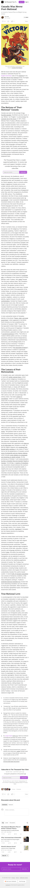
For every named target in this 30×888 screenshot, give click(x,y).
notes (7, 552)
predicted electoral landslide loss (11, 581)
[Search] (27, 822)
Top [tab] (3, 822)
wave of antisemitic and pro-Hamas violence (14, 453)
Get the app (22, 881)
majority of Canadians (21, 463)
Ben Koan (7, 16)
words (3, 431)
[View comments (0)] (8, 21)
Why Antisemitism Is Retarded (11, 837)
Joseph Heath (8, 735)
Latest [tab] (6, 822)
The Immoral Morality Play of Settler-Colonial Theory (10, 827)
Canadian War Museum (17, 67)
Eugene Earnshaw (6, 75)
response (21, 75)
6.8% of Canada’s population (20, 574)
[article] (15, 830)
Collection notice (24, 877)
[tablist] (7, 804)
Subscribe (21, 2)
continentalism (5, 301)
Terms (17, 877)
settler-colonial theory (15, 377)
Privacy (13, 877)
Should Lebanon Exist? (8, 846)
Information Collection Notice (16, 782)
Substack (8, 885)
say (20, 416)
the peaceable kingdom (20, 347)
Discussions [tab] (12, 822)
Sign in (27, 2)
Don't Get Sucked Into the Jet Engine (10, 839)
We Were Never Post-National (10, 77)
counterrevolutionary (8, 334)
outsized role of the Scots (8, 119)
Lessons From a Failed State (8, 848)
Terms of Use (22, 781)
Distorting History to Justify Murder (10, 830)
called (20, 279)
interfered (18, 529)
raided (18, 751)
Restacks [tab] (11, 804)
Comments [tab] (4, 804)
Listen (26, 17)
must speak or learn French (9, 618)
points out (15, 735)
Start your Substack (11, 881)
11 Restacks (18, 789)
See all (4, 855)
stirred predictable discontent (11, 761)
